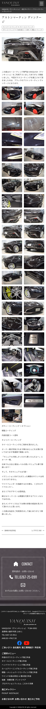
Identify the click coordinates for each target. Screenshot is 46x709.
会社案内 (17, 647)
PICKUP (5, 693)
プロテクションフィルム (11, 683)
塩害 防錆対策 (8, 679)
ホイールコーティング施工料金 (14, 661)
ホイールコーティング (26, 27)
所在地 (38, 647)
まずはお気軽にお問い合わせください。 (23, 590)
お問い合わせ (21, 698)
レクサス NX (36, 530)
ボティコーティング (9, 30)
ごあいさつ (7, 647)
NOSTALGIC (14, 693)
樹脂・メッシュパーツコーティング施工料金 (19, 672)
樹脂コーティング (37, 30)
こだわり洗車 (27, 683)
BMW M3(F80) (10, 530)
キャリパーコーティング (10, 27)
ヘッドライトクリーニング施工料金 (16, 664)
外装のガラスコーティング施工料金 (16, 657)
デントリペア (20, 679)
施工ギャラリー (9, 689)
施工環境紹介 (28, 647)
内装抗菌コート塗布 (23, 30)
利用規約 (32, 613)
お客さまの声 (8, 698)
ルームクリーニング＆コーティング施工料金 (19, 668)
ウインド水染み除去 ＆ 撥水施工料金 (16, 676)
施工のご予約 (34, 698)
